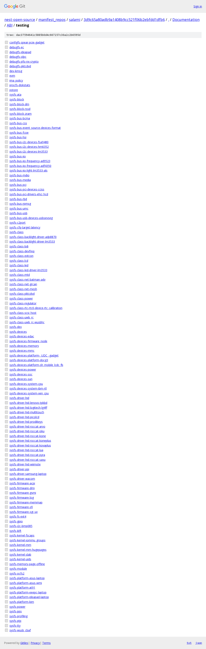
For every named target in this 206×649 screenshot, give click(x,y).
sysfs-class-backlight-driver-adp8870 (33, 237)
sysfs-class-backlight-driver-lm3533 (32, 241)
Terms (46, 643)
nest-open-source (19, 19)
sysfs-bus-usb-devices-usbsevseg (31, 218)
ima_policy (16, 80)
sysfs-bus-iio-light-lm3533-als (28, 170)
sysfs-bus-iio (17, 156)
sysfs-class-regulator (22, 303)
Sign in (198, 6)
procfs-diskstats (19, 85)
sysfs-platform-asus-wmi (25, 583)
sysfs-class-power (21, 298)
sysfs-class (16, 232)
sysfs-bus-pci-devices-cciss (26, 189)
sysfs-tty (15, 625)
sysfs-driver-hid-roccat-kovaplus (30, 445)
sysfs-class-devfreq (21, 251)
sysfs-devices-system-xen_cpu (29, 393)
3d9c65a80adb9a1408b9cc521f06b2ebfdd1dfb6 (124, 19)
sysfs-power (17, 607)
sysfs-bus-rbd (18, 199)
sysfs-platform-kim (21, 602)
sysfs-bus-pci (17, 185)
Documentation (186, 19)
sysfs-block (16, 99)
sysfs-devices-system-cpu (26, 384)
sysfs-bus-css (18, 123)
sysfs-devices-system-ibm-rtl (28, 388)
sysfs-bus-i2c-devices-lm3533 (28, 151)
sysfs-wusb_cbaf (20, 630)
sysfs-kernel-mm (20, 545)
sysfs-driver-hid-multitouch (26, 412)
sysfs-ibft (15, 531)
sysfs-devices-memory (24, 346)
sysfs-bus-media (20, 180)
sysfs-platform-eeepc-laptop (27, 592)
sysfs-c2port (17, 222)
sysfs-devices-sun (20, 379)
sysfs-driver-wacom (22, 479)
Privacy (35, 643)
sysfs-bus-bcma (19, 118)
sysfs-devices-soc (20, 374)
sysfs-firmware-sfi (21, 507)
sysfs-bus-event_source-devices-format (35, 128)
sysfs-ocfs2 (16, 573)
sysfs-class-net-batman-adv (27, 279)
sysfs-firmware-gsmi (22, 493)
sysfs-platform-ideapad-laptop (29, 597)
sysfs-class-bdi (18, 246)
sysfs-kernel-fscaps (21, 535)
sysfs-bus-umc (18, 208)
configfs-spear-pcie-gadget (26, 42)
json (199, 643)
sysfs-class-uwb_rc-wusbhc (26, 322)
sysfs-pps (15, 611)
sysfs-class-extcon (21, 256)
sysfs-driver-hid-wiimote (25, 464)
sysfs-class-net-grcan (23, 284)
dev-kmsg (15, 71)
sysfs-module (18, 568)
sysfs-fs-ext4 (17, 516)
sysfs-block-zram (20, 114)
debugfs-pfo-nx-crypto (24, 61)
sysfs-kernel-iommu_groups (27, 540)
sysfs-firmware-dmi (22, 488)
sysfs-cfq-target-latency (24, 227)
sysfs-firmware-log (21, 497)
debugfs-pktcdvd (20, 66)
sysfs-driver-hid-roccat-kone (27, 436)
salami (74, 19)
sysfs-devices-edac (21, 336)
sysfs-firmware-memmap (25, 502)
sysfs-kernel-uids (20, 559)
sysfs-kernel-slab (20, 554)
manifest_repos (52, 19)
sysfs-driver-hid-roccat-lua (26, 450)
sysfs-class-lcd (18, 260)
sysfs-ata (15, 94)
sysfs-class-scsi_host (22, 313)
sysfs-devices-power (22, 369)
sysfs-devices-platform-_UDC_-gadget (34, 355)
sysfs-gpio (16, 521)
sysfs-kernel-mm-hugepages (27, 550)
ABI (9, 25)
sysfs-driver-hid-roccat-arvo (27, 426)
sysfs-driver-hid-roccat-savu (27, 460)
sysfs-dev (15, 327)
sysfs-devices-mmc (21, 350)
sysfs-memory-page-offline (27, 564)
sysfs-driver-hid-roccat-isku (26, 431)
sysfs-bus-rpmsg (20, 204)
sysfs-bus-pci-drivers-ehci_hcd (28, 194)
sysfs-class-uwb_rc (21, 317)
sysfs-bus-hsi (17, 137)
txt (189, 643)
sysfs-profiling (18, 616)
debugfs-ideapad (20, 52)
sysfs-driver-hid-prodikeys (26, 422)
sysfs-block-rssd (19, 109)
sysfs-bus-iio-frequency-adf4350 (30, 166)
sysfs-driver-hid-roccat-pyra (27, 455)
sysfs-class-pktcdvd (22, 294)
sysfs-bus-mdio (19, 175)
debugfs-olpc (17, 57)
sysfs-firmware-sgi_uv (23, 512)
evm (12, 76)
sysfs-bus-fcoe (19, 132)
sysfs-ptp (15, 621)
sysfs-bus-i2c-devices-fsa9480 (28, 142)
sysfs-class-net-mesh (23, 289)
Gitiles (24, 643)
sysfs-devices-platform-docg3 (28, 360)
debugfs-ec (16, 47)
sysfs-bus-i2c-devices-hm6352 (29, 147)
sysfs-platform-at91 (22, 587)
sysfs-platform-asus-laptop (27, 578)
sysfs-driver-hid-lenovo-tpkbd (28, 403)
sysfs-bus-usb (18, 213)
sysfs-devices (18, 332)
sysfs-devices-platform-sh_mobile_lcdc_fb (36, 365)
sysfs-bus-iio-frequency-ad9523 (29, 161)
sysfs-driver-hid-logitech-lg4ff (28, 407)
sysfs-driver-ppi (19, 469)
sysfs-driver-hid (19, 398)
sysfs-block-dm (19, 104)
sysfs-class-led (18, 265)
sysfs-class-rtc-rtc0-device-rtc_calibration (35, 308)
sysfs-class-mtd (19, 275)
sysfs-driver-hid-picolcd (24, 417)
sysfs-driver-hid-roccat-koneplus (30, 440)
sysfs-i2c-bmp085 (20, 526)
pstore (13, 90)
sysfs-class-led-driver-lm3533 (28, 270)
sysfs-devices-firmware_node (28, 341)
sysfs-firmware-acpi (22, 483)
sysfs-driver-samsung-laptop (27, 474)
